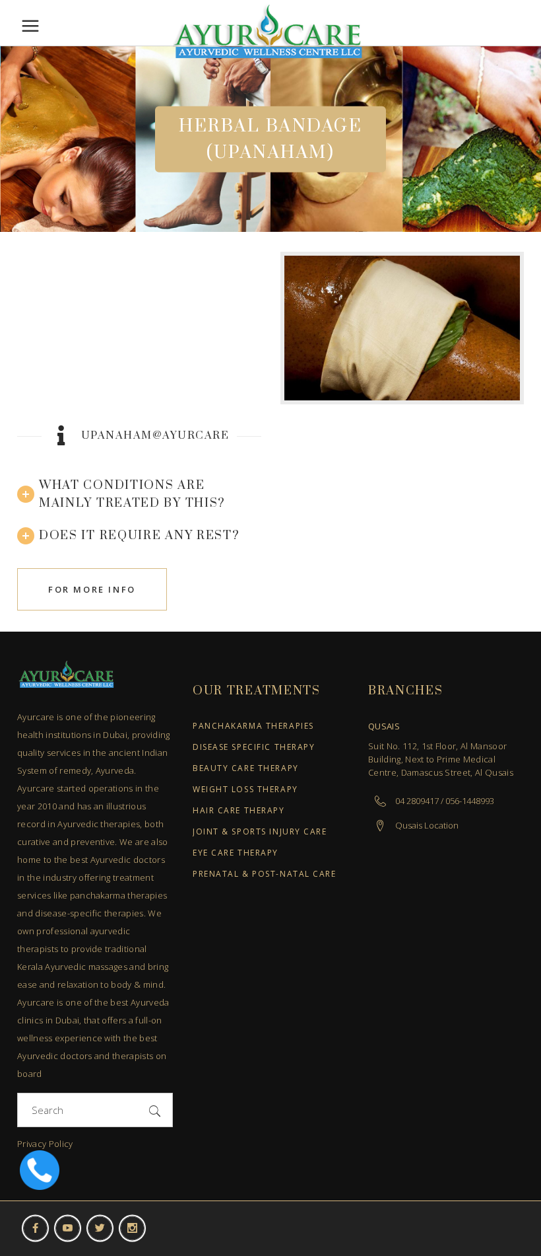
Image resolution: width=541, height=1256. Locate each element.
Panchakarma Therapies (253, 726)
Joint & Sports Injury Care (260, 832)
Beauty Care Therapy (246, 768)
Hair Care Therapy (239, 811)
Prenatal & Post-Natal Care (264, 874)
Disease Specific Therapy (254, 747)
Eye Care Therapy (235, 853)
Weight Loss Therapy (245, 790)
